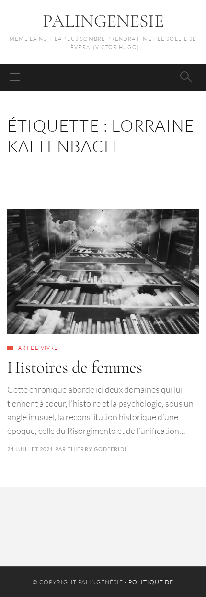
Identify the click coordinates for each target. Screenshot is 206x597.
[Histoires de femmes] (103, 271)
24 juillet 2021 (30, 449)
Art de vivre (38, 347)
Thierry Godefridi (97, 449)
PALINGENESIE (103, 21)
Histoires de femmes (74, 367)
